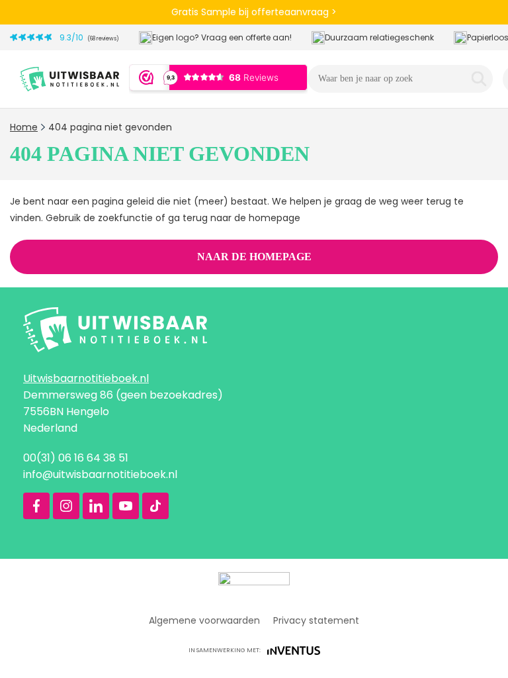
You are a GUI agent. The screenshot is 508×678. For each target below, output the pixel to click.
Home (24, 127)
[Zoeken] (478, 78)
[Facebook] (36, 506)
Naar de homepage (254, 256)
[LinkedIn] (96, 506)
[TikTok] (155, 506)
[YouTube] (125, 506)
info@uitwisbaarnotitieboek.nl (100, 474)
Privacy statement (316, 620)
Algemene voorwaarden (204, 620)
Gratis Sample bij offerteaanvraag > (254, 12)
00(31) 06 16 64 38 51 (75, 457)
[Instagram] (66, 506)
